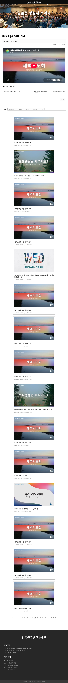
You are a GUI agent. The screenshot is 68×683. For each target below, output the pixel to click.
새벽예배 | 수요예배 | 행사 (40, 20)
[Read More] (34, 131)
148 (51, 617)
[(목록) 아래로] (63, 99)
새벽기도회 (11, 109)
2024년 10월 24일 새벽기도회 (10, 41)
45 (42, 617)
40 (29, 617)
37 (22, 617)
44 (40, 617)
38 (24, 617)
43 (37, 617)
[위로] (61, 99)
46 (45, 617)
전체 (5, 109)
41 (32, 617)
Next (54, 617)
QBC (41, 109)
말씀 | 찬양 (27, 20)
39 (27, 617)
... (19, 617)
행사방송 (27, 109)
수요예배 (20, 109)
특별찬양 (35, 109)
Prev (13, 617)
